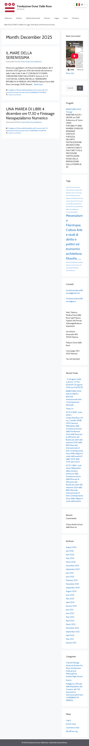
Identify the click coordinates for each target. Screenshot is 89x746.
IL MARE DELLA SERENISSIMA (19, 55)
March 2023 (71, 624)
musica (79, 259)
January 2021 (71, 643)
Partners (47, 18)
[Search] (80, 88)
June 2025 (70, 577)
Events (68, 680)
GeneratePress (61, 743)
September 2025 (73, 569)
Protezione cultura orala (72, 265)
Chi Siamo (75, 18)
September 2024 (73, 588)
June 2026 (70, 555)
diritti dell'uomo (70, 206)
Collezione (8, 18)
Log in (68, 720)
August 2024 (71, 591)
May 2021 (70, 639)
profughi (81, 262)
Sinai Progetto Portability (72, 268)
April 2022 (70, 635)
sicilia (80, 265)
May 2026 (70, 558)
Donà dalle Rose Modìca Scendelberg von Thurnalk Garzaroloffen (74, 209)
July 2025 (69, 573)
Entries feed (71, 724)
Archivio (19, 18)
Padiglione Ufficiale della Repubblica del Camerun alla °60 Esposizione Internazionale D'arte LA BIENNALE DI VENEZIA (74, 692)
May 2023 (70, 617)
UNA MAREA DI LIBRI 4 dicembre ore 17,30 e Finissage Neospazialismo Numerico (30, 113)
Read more (38, 84)
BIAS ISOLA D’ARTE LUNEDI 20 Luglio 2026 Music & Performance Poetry (29, 25)
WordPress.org (72, 731)
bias (81, 190)
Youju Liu (69, 408)
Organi (56, 18)
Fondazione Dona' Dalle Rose (34, 6)
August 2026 (71, 547)
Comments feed (72, 728)
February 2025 (72, 580)
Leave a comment (14, 95)
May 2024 (70, 599)
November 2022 (72, 628)
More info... (70, 73)
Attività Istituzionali (33, 18)
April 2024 (70, 602)
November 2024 (72, 584)
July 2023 (69, 610)
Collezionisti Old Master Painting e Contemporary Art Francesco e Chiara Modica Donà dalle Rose (74, 201)
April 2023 (70, 621)
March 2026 (71, 562)
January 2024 (71, 606)
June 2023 (70, 613)
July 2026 (70, 551)
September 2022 (73, 632)
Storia (65, 18)
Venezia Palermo (70, 270)
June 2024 (70, 595)
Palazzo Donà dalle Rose (72, 262)
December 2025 (72, 566)
